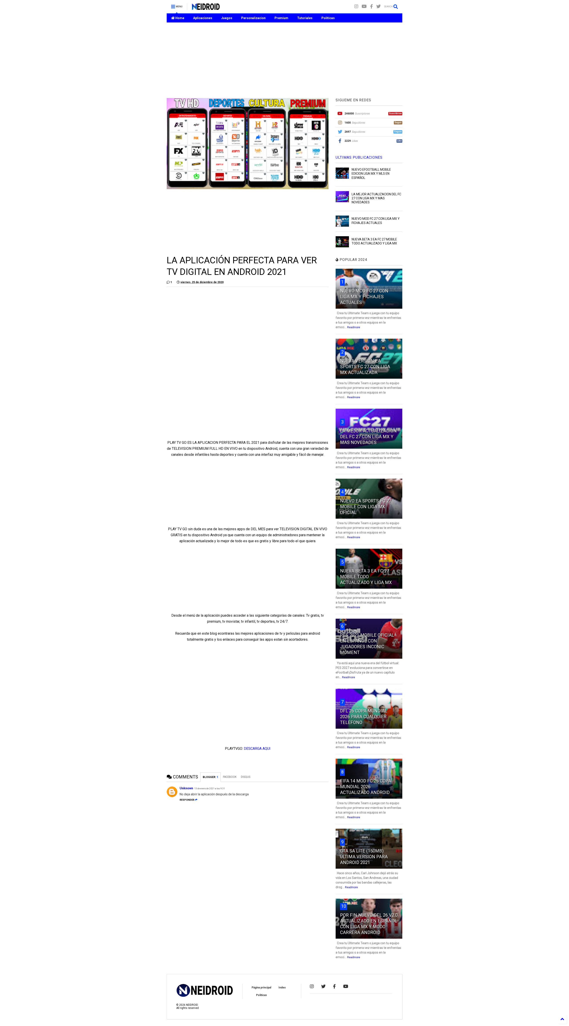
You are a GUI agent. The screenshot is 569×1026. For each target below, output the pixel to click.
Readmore (353, 327)
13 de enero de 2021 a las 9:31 (209, 788)
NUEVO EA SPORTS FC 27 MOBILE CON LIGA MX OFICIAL (365, 506)
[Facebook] (371, 6)
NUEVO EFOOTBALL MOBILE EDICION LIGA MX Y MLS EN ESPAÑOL (371, 173)
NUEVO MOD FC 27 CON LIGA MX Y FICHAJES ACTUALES (364, 296)
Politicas (328, 18)
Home (179, 18)
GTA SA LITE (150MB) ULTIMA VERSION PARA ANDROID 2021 (364, 856)
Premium (281, 18)
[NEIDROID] (206, 8)
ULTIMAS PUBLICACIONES (359, 157)
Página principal (261, 987)
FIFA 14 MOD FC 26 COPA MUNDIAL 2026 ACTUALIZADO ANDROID (365, 786)
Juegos (226, 18)
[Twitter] (378, 6)
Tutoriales (305, 18)
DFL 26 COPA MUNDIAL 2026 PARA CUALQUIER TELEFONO (363, 716)
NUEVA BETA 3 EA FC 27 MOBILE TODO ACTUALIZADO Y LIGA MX (366, 576)
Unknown (186, 788)
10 (343, 906)
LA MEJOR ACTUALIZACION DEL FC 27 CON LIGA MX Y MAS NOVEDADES (376, 198)
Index (282, 987)
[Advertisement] (284, 60)
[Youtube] (364, 6)
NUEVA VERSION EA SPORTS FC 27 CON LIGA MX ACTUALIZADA (365, 366)
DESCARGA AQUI (257, 748)
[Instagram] (356, 6)
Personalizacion (253, 18)
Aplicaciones (202, 18)
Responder (187, 799)
